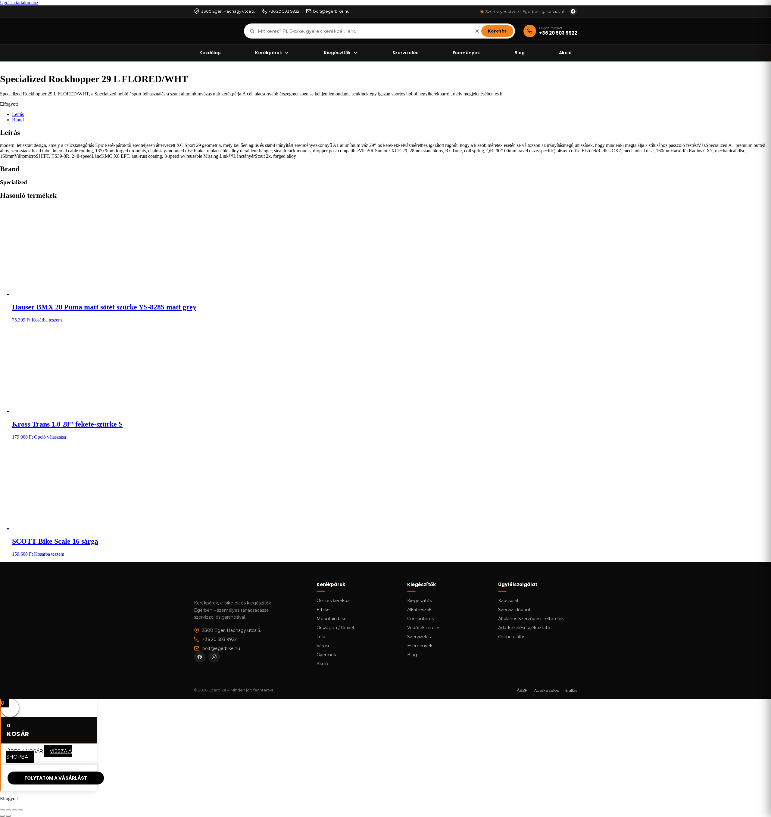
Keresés (497, 31)
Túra (321, 636)
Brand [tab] (18, 119)
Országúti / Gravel (335, 627)
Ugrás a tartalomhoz (19, 2)
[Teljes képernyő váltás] (8, 810)
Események (466, 53)
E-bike (323, 609)
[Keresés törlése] (477, 31)
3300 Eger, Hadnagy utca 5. (228, 11)
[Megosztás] (14, 810)
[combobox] (364, 31)
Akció (565, 53)
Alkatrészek (419, 609)
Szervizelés (405, 53)
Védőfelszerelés (423, 627)
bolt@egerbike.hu (331, 11)
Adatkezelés (546, 690)
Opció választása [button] (50, 437)
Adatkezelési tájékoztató (524, 627)
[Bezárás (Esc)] (20, 810)
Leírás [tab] (18, 114)
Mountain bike (332, 618)
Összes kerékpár (334, 600)
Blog (519, 53)
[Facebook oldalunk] (573, 11)
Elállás (571, 690)
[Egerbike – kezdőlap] (215, 31)
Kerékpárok (268, 53)
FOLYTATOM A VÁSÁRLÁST (55, 778)
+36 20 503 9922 (284, 11)
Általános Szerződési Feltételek (531, 618)
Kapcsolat (508, 600)
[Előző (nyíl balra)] (2, 816)
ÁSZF (522, 690)
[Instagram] (214, 657)
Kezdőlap (210, 53)
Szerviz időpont (514, 609)
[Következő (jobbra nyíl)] (8, 816)
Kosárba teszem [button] (47, 319)
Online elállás (511, 636)
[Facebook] (199, 657)
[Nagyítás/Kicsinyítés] (2, 810)
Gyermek (326, 654)
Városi (323, 645)
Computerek (420, 618)
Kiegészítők (337, 53)
